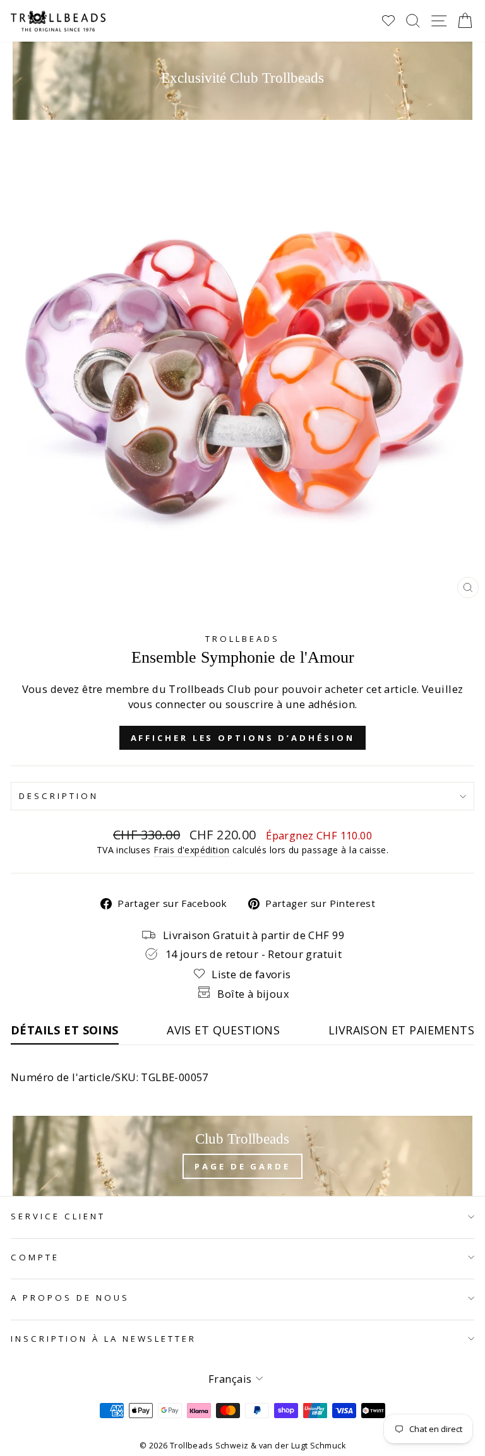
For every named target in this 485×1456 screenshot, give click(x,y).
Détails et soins (65, 1030)
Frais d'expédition (191, 850)
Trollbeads (242, 638)
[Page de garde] (242, 1156)
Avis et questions (223, 1030)
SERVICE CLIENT (58, 1216)
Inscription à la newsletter (103, 1338)
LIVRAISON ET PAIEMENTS (401, 1030)
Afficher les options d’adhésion (243, 737)
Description (59, 796)
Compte (35, 1257)
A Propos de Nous (70, 1297)
